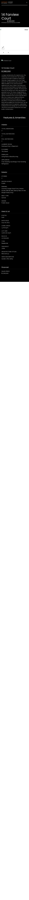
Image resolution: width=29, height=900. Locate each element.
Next (8, 52)
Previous (3, 52)
